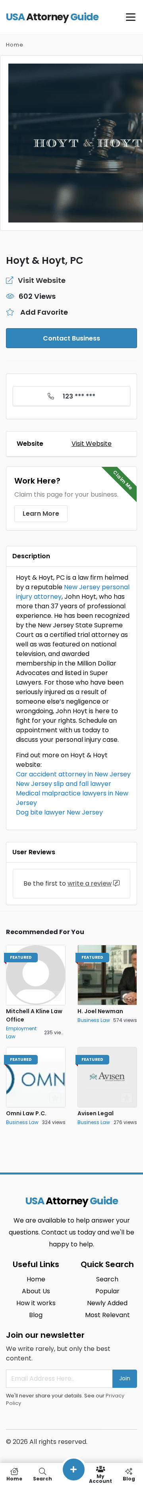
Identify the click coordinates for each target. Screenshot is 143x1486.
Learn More (41, 513)
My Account (100, 1478)
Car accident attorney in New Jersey (73, 774)
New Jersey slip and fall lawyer (63, 783)
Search (107, 1279)
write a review (90, 883)
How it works (36, 1303)
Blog (36, 1315)
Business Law (93, 1020)
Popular (107, 1291)
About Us (36, 1291)
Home (14, 44)
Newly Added (107, 1303)
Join (124, 1378)
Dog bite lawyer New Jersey (59, 812)
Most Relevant (107, 1315)
